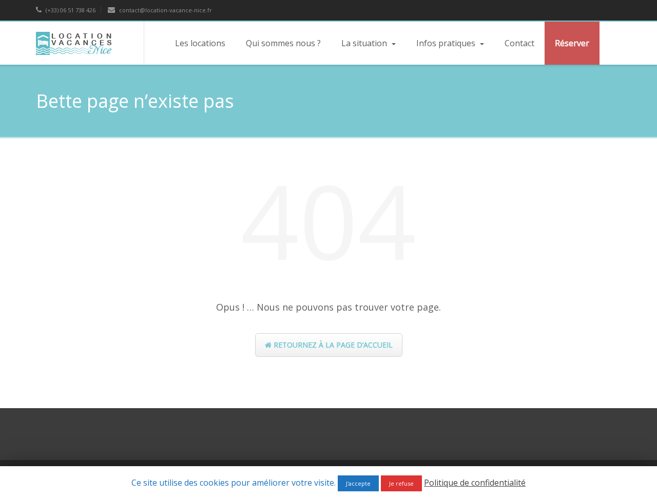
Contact (519, 43)
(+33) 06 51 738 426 (69, 10)
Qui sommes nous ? (283, 43)
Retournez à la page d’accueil (332, 345)
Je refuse (401, 483)
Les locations (200, 43)
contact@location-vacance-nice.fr (165, 10)
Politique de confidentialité (475, 482)
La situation (365, 43)
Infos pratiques (446, 43)
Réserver (572, 43)
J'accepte (358, 483)
